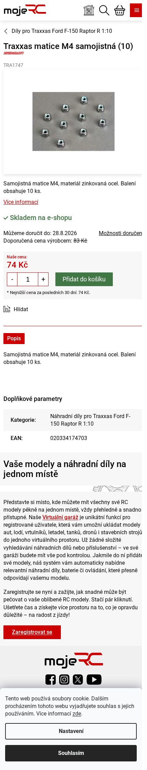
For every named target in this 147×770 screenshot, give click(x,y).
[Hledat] (104, 10)
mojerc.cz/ (64, 679)
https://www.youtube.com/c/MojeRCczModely (94, 679)
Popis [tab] (14, 338)
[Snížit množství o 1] (12, 279)
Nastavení (71, 731)
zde (76, 713)
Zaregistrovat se (32, 632)
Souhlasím (71, 753)
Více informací (20, 202)
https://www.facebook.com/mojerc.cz (50, 679)
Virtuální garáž (60, 517)
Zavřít (42, 309)
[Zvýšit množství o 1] (43, 279)
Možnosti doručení (121, 233)
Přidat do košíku (84, 279)
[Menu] (137, 10)
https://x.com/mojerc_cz (78, 679)
